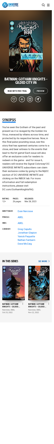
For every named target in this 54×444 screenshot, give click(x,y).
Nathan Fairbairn (26, 240)
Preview (40, 91)
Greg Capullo (25, 229)
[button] (43, 5)
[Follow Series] (30, 99)
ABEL (20, 217)
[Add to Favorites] (14, 99)
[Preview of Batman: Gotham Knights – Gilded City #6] (26, 46)
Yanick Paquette (26, 236)
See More (44, 261)
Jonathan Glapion (27, 232)
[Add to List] (22, 99)
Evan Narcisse (25, 211)
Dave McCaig (25, 243)
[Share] (38, 99)
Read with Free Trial (17, 91)
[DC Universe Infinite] (10, 5)
